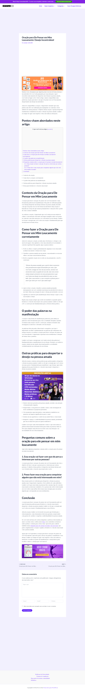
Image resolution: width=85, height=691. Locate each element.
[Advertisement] (42, 23)
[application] (54, 6)
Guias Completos (49, 6)
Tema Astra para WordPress (50, 687)
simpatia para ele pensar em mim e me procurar (44, 525)
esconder (49, 129)
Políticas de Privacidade (42, 674)
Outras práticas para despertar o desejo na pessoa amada (39, 160)
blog (43, 522)
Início (40, 6)
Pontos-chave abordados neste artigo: (33, 150)
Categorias (60, 6)
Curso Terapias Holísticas (74, 6)
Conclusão (26, 171)
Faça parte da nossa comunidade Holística (40, 679)
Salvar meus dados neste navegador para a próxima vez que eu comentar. (40, 606)
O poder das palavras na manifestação (33, 158)
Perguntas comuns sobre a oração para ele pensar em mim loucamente (42, 162)
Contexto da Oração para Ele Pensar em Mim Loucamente (39, 152)
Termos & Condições (42, 676)
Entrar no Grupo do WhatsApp (64, 1)
